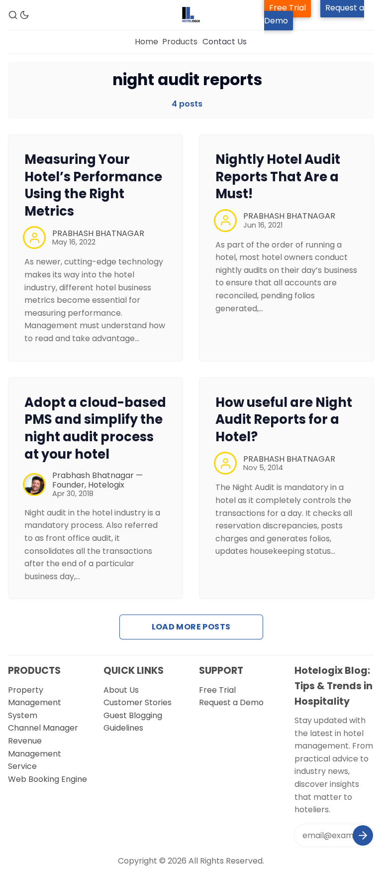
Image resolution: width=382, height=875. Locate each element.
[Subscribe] (363, 835)
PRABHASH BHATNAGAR (98, 233)
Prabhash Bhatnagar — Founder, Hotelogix (97, 480)
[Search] (13, 15)
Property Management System (34, 702)
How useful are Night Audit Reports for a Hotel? (283, 419)
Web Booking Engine (47, 779)
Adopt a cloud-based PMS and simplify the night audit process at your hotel (95, 428)
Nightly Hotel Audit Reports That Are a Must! (277, 176)
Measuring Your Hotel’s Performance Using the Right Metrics (93, 185)
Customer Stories (137, 702)
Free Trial (217, 690)
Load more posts (191, 626)
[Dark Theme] (24, 15)
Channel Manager (43, 728)
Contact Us (224, 41)
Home (146, 41)
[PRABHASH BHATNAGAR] (34, 238)
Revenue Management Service (34, 753)
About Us (121, 690)
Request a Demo (231, 702)
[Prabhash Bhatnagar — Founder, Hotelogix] (34, 485)
